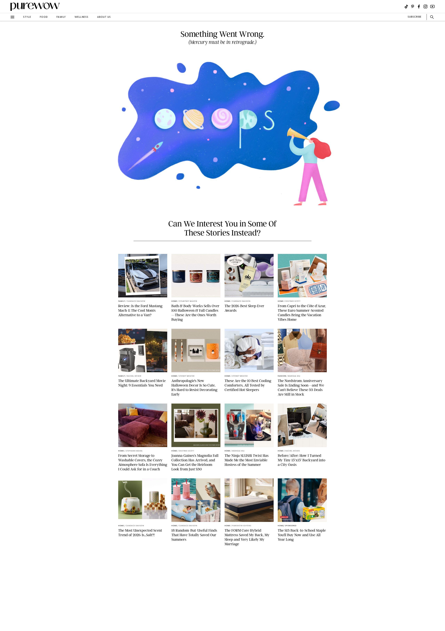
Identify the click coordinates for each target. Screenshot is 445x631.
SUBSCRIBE (414, 17)
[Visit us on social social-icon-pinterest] (412, 6)
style (27, 17)
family (61, 17)
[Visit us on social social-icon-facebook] (419, 6)
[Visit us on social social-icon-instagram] (425, 6)
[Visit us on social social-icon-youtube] (432, 6)
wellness (81, 17)
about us (104, 17)
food (44, 17)
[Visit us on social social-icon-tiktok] (406, 6)
